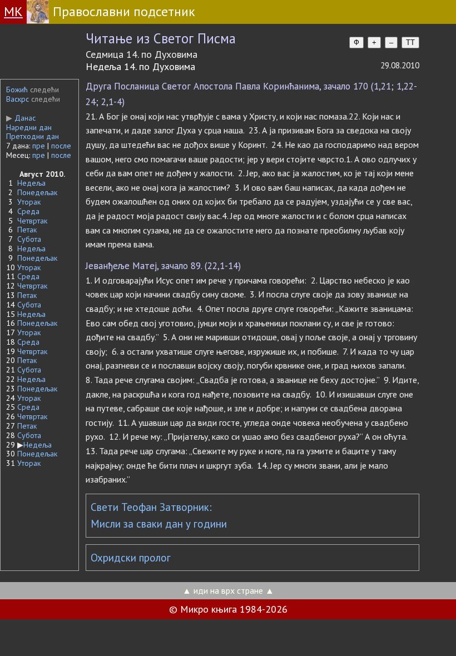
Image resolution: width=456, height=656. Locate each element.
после (61, 146)
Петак (27, 230)
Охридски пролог (131, 557)
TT (410, 42)
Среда (28, 211)
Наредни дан (29, 127)
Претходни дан (32, 136)
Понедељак (37, 192)
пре (38, 146)
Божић (17, 90)
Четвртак (32, 221)
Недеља (31, 183)
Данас (21, 118)
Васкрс (17, 99)
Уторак (29, 202)
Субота (29, 239)
